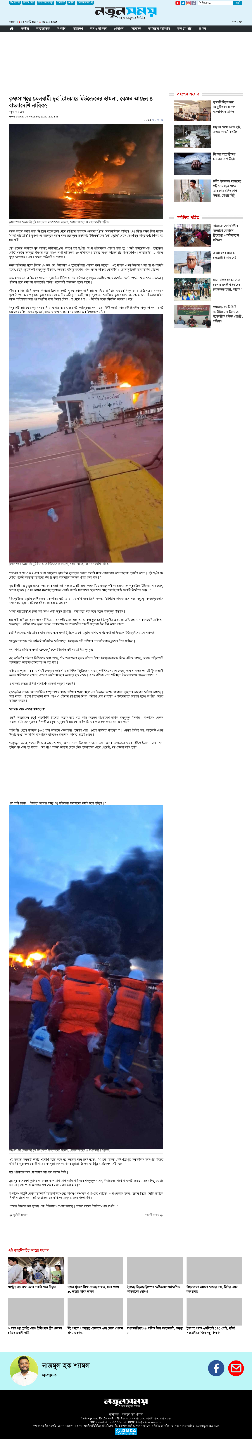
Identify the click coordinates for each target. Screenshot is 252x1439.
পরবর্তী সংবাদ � (154, 1215)
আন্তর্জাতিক (43, 29)
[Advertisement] (126, 60)
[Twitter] (183, 4)
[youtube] (177, 4)
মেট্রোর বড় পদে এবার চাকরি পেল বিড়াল (32, 1287)
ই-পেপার (15, 2)
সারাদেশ (78, 29)
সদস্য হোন (28, 2)
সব (203, 29)
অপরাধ (61, 29)
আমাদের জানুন (45, 2)
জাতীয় (25, 29)
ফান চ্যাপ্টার (184, 29)
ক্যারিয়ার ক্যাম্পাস (159, 29)
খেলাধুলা (119, 29)
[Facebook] (188, 4)
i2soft (216, 1426)
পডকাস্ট (61, 2)
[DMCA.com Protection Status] (126, 1434)
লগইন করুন (237, 22)
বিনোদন (136, 29)
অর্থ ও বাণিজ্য (98, 29)
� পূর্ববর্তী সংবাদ (18, 1215)
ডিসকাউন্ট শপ (85, 2)
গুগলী (71, 2)
